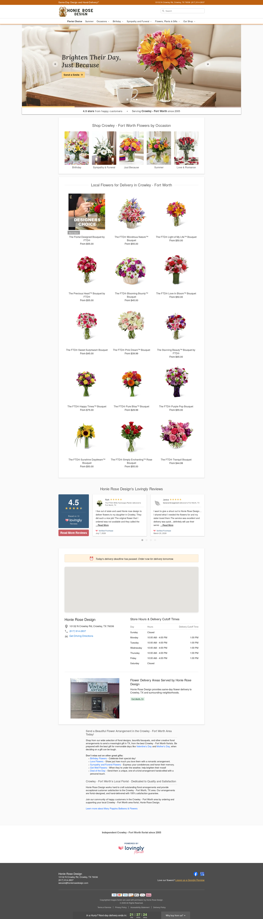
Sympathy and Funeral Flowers (105, 764)
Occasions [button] (102, 21)
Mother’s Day (163, 746)
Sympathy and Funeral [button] (138, 21)
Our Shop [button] (188, 21)
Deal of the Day (97, 770)
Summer (89, 21)
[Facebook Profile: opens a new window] (196, 874)
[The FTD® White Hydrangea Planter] (100, 502)
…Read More (102, 525)
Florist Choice (74, 21)
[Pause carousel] (127, 99)
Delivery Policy (159, 907)
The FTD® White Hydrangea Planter (118, 502)
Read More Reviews (73, 533)
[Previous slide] (55, 64)
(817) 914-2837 (77, 631)
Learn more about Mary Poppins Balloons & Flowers (112, 808)
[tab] (131, 99)
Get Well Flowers (98, 767)
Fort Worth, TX (138, 699)
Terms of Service (104, 907)
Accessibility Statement (139, 907)
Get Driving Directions (81, 635)
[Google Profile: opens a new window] (202, 874)
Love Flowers (96, 761)
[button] (142, 540)
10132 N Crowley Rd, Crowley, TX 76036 (78, 876)
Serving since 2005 (156, 111)
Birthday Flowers (98, 758)
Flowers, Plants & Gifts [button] (166, 21)
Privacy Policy (121, 907)
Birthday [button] (117, 21)
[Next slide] (208, 64)
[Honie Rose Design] (80, 12)
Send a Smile (71, 74)
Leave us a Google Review (190, 880)
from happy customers (102, 111)
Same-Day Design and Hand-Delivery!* (78, 2)
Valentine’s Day (144, 746)
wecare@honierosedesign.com (73, 882)
